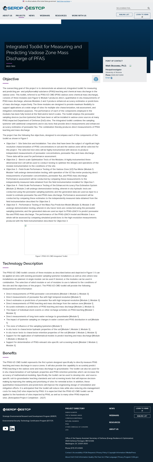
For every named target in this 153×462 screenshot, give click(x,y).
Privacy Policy (102, 452)
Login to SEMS (142, 14)
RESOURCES (114, 422)
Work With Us (79, 16)
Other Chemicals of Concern (76, 427)
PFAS (67, 424)
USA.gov (135, 457)
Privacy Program (124, 457)
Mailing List (124, 14)
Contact (68, 452)
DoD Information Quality (84, 457)
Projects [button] (20, 16)
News (31, 16)
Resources (61, 16)
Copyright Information (116, 452)
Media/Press (131, 452)
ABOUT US (113, 429)
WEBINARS (114, 415)
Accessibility (78, 452)
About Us (7, 16)
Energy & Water (71, 412)
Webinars (45, 16)
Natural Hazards (72, 421)
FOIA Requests (89, 452)
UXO (66, 430)
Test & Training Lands (73, 415)
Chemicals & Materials (73, 418)
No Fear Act (99, 457)
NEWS (112, 408)
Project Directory (75, 408)
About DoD (69, 457)
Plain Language (111, 457)
